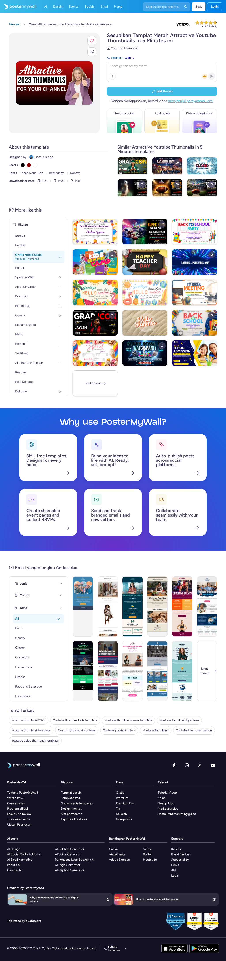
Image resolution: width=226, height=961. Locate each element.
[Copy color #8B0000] (29, 165)
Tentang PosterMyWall (22, 793)
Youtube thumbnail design (194, 730)
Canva (113, 849)
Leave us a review (19, 814)
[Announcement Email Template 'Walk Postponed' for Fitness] (83, 606)
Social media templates (77, 803)
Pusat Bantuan (181, 854)
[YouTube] (212, 765)
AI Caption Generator (69, 870)
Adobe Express (119, 860)
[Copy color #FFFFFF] (35, 165)
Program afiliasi (17, 808)
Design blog (166, 803)
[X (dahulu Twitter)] (199, 765)
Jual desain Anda (18, 819)
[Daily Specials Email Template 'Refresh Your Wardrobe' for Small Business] (108, 606)
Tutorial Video (167, 793)
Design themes (71, 808)
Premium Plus (125, 803)
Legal (175, 875)
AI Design (13, 849)
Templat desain (71, 793)
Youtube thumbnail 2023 (28, 720)
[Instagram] (187, 765)
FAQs (175, 865)
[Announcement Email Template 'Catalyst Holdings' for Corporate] (132, 606)
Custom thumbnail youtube (77, 730)
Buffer (147, 854)
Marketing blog (168, 808)
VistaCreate (117, 854)
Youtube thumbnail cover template (128, 720)
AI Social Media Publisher (24, 854)
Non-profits (124, 819)
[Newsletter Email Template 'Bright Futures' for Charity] (207, 606)
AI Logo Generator (67, 865)
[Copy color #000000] (23, 165)
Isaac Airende (43, 157)
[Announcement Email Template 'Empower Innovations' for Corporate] (182, 671)
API (173, 870)
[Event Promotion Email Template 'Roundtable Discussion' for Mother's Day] (132, 671)
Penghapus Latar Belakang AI (75, 860)
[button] (91, 40)
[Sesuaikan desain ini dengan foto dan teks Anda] (54, 83)
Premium (122, 798)
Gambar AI (14, 870)
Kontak (176, 849)
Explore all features (74, 819)
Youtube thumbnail (156, 730)
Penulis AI (14, 865)
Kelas (161, 798)
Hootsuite (150, 860)
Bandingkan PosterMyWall (127, 839)
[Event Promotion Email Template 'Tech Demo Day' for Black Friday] (83, 671)
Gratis (120, 793)
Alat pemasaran (71, 814)
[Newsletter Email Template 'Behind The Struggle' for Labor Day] (157, 671)
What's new (15, 798)
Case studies (16, 803)
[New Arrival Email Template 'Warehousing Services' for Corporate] (108, 671)
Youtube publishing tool (119, 730)
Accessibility (180, 860)
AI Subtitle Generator (69, 849)
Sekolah (121, 814)
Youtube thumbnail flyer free (179, 720)
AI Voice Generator (68, 854)
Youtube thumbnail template (31, 730)
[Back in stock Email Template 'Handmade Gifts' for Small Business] (157, 606)
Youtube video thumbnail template (35, 740)
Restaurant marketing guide (177, 814)
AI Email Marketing (19, 860)
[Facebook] (174, 765)
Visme (147, 849)
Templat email (70, 798)
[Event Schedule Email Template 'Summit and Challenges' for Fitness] (182, 606)
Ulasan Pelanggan (19, 824)
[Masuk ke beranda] (18, 6)
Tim (118, 808)
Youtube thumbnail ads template (75, 720)
